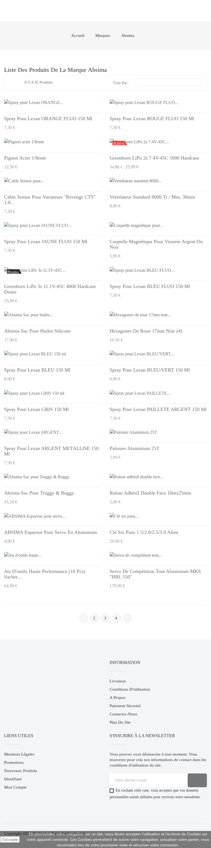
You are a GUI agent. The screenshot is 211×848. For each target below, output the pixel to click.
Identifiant (13, 779)
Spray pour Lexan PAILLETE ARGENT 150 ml (158, 409)
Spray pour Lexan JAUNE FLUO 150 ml (45, 241)
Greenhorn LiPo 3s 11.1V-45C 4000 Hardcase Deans (50, 289)
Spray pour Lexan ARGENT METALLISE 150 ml (51, 451)
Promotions (14, 762)
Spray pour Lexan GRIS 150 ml (36, 409)
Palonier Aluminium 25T (134, 448)
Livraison (118, 681)
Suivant (127, 618)
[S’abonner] (197, 780)
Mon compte (15, 787)
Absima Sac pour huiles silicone (37, 331)
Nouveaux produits (20, 771)
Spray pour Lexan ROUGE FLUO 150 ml (152, 118)
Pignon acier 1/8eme (25, 158)
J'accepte (10, 839)
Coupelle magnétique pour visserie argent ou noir (156, 244)
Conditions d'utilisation (130, 689)
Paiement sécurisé (125, 706)
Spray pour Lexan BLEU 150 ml (37, 370)
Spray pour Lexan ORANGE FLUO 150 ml (48, 118)
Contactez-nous (123, 714)
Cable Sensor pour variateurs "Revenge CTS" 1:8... (50, 199)
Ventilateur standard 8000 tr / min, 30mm (152, 197)
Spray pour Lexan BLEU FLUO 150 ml (150, 286)
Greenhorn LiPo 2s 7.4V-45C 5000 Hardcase (154, 158)
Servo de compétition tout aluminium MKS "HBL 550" (155, 574)
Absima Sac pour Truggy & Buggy (39, 493)
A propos (117, 697)
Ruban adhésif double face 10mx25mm (150, 493)
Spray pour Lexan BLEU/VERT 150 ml (150, 370)
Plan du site (120, 722)
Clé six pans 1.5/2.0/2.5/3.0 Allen (144, 532)
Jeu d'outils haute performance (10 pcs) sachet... (44, 574)
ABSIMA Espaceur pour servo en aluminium (50, 532)
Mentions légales (19, 754)
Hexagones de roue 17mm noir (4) (146, 331)
